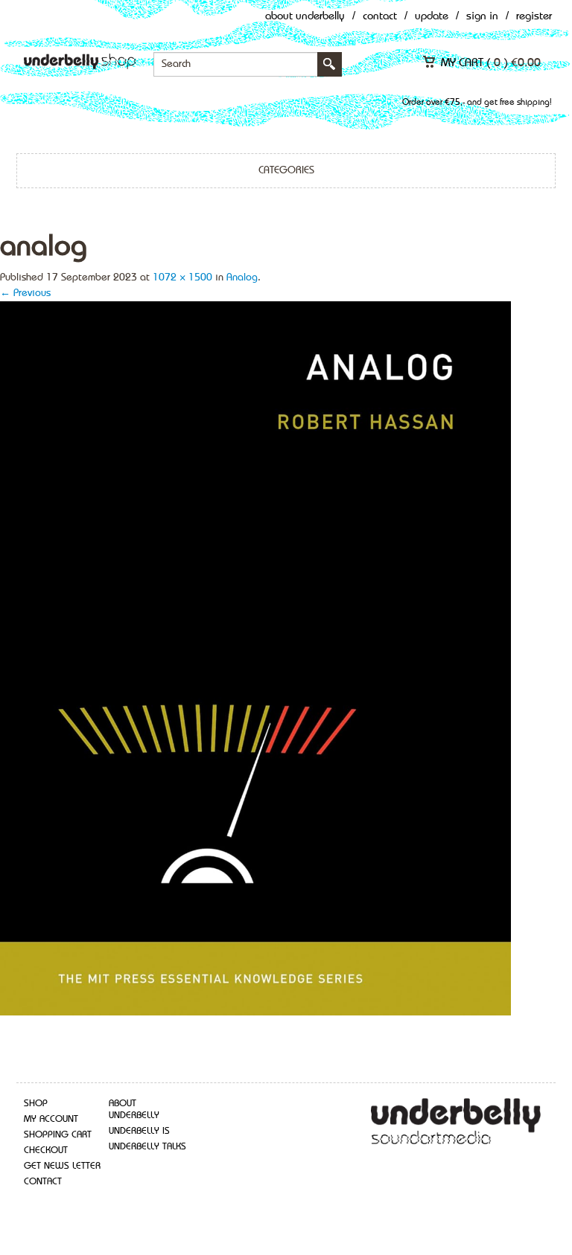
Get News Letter (62, 1166)
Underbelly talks (147, 1147)
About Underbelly (305, 16)
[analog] (255, 657)
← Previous (25, 293)
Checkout (46, 1150)
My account (51, 1119)
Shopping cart (58, 1135)
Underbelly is (139, 1131)
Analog (242, 277)
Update (431, 16)
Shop (36, 1103)
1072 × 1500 (182, 277)
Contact (380, 16)
